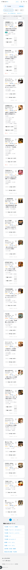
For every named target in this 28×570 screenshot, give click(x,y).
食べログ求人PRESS (6, 558)
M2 (6, 501)
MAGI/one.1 (8, 139)
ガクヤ (6, 240)
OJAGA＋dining (9, 463)
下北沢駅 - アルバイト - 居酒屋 (11, 526)
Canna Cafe (8, 50)
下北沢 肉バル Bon (9, 170)
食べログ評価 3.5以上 (12, 13)
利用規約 (3, 564)
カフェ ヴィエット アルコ (11, 79)
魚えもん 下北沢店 (9, 442)
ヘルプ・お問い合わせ (6, 560)
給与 (21, 10)
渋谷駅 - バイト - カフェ (9, 545)
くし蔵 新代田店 (9, 199)
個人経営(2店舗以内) (21, 13)
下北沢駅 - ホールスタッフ (10, 539)
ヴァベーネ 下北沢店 (10, 342)
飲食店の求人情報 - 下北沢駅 (10, 551)
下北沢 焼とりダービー (10, 390)
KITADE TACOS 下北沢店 (11, 262)
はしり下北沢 (8, 220)
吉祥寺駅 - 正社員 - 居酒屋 (10, 548)
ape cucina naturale (10, 370)
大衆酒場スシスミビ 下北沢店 (12, 22)
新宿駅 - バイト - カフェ (9, 542)
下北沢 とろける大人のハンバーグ (13, 481)
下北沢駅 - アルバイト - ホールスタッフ (12, 530)
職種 (16, 10)
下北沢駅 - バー (7, 536)
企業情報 (16, 564)
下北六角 (7, 314)
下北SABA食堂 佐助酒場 (11, 289)
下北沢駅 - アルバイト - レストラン (12, 533)
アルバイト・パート (8, 10)
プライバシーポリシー (10, 564)
